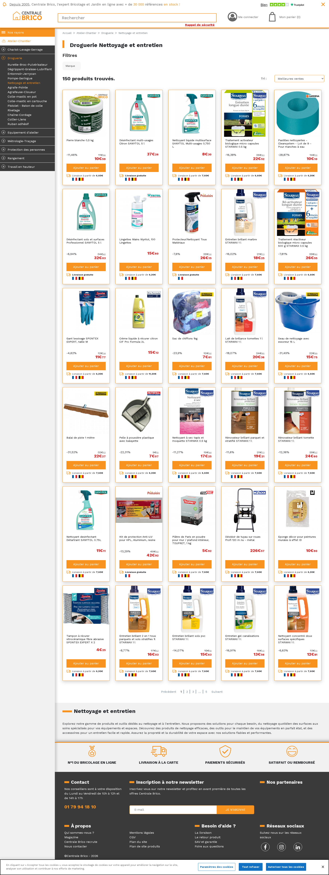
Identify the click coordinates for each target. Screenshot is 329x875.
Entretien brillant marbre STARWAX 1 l (241, 241)
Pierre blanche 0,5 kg (79, 140)
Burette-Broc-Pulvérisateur (28, 64)
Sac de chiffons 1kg (184, 338)
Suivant (217, 691)
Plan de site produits (144, 846)
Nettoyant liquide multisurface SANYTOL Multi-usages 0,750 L (191, 143)
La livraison (203, 832)
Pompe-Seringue (20, 78)
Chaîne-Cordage (19, 115)
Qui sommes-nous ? (79, 832)
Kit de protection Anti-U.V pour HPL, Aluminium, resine (137, 538)
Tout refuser (251, 866)
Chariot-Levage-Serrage (22, 49)
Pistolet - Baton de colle (25, 105)
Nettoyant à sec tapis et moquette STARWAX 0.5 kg (189, 439)
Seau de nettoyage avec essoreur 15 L (293, 340)
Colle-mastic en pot (22, 96)
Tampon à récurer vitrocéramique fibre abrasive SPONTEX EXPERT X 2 (85, 639)
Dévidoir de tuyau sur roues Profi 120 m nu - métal (242, 538)
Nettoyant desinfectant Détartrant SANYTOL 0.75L (83, 538)
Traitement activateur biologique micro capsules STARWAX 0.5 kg (242, 143)
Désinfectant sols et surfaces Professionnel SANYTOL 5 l (85, 241)
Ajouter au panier (86, 168)
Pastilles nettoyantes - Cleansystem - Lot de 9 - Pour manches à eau (294, 143)
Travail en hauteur (18, 166)
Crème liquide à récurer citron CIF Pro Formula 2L (138, 340)
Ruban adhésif (18, 124)
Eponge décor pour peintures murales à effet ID (297, 538)
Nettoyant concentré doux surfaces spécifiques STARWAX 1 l (295, 639)
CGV (132, 837)
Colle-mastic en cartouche (27, 101)
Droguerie (11, 58)
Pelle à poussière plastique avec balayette (136, 439)
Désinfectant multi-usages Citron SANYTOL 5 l (136, 142)
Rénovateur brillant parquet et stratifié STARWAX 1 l (244, 439)
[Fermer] (323, 867)
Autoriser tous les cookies (286, 866)
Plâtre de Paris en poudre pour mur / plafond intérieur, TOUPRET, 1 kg (190, 540)
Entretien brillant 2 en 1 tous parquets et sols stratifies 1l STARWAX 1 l (137, 639)
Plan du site (138, 842)
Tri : (264, 78)
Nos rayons (16, 32)
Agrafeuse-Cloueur (22, 92)
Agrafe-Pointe (18, 87)
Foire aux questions (209, 846)
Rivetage (14, 110)
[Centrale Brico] (27, 15)
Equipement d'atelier (20, 132)
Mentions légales (141, 832)
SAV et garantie (206, 842)
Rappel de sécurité (200, 25)
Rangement (13, 158)
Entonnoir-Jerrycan (22, 74)
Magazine (71, 837)
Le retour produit (207, 837)
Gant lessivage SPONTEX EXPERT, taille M (82, 340)
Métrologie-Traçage (19, 141)
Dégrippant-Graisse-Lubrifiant (30, 69)
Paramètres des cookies (216, 866)
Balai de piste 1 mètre (80, 437)
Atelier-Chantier (19, 41)
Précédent (168, 691)
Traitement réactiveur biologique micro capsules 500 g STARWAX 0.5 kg (295, 242)
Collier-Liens (17, 119)
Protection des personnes (23, 149)
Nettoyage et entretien (24, 83)
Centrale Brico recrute (80, 842)
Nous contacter (75, 846)
